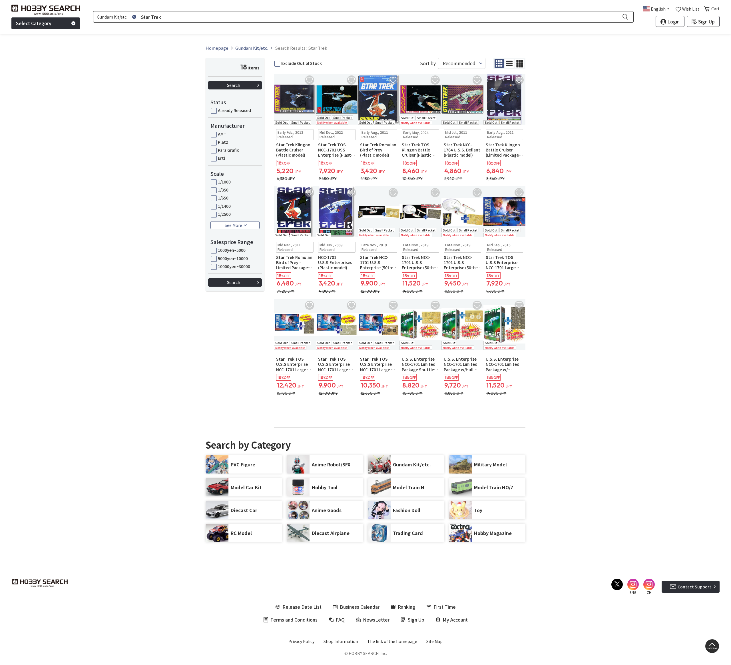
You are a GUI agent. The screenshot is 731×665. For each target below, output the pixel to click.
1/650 (223, 197)
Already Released (234, 110)
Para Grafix (228, 150)
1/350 (223, 189)
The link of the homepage (392, 641)
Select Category (33, 23)
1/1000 (224, 181)
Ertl (221, 158)
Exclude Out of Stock (301, 63)
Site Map (434, 641)
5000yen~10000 (233, 258)
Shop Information (341, 641)
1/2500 (224, 214)
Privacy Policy (301, 641)
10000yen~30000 (234, 266)
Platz (223, 142)
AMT (222, 134)
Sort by (428, 63)
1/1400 (224, 206)
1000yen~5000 (232, 250)
